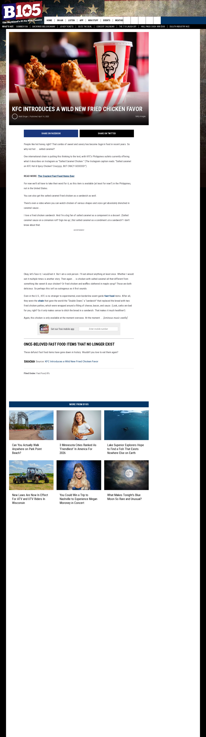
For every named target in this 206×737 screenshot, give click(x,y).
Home (49, 20)
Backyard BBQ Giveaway (43, 26)
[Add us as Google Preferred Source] (134, 20)
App (81, 20)
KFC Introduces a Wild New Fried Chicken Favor (71, 361)
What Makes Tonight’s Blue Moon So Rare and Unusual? (124, 497)
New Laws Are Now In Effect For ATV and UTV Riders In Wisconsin (30, 499)
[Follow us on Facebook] (142, 20)
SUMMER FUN (22, 26)
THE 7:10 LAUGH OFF (127, 26)
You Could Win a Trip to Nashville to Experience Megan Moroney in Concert (78, 499)
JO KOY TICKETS (66, 26)
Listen (71, 20)
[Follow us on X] (149, 20)
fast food (109, 295)
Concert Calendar (105, 26)
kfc (48, 373)
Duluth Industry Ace (180, 26)
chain (41, 300)
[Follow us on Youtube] (157, 20)
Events (106, 20)
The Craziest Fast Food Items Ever (56, 176)
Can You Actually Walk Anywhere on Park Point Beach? (27, 449)
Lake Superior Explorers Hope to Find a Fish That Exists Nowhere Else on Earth (125, 449)
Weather (119, 20)
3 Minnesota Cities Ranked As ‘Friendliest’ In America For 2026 (78, 449)
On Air (60, 20)
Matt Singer (23, 116)
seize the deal (85, 26)
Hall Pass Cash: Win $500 (153, 26)
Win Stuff (93, 20)
